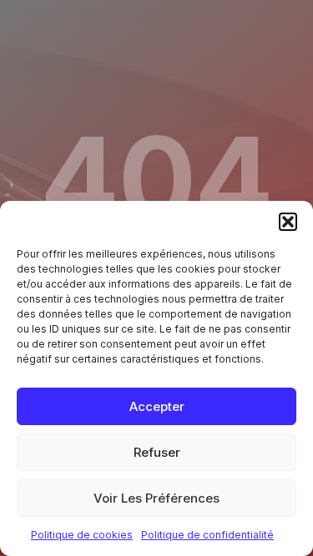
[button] (288, 221)
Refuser (157, 452)
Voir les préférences (156, 498)
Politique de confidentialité (207, 534)
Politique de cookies (82, 534)
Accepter (156, 406)
